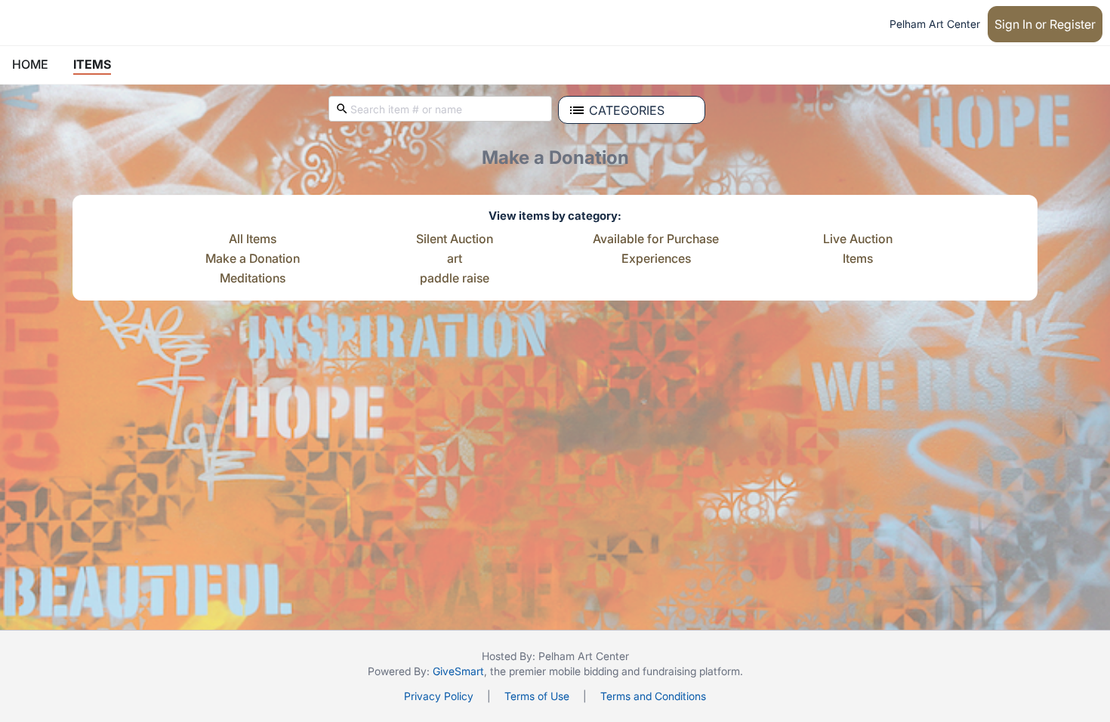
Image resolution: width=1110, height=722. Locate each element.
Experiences (656, 259)
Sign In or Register (1045, 24)
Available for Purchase (656, 239)
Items (858, 259)
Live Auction (858, 239)
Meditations (252, 278)
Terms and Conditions (653, 696)
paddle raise (454, 278)
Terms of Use (536, 696)
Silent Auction (454, 239)
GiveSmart (458, 671)
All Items (252, 239)
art (454, 259)
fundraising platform (691, 671)
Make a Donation (252, 259)
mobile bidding (583, 671)
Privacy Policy (438, 696)
